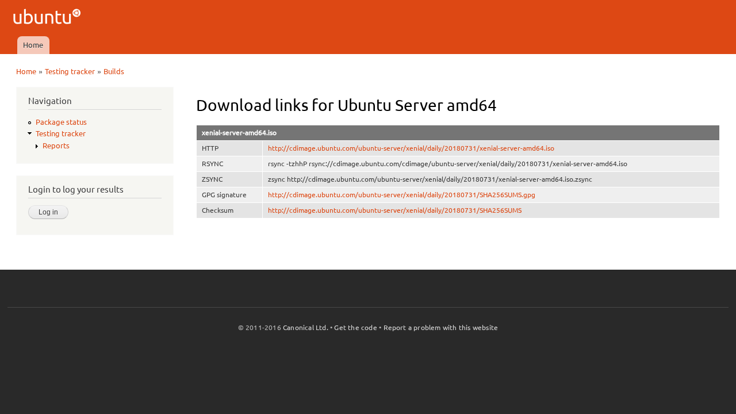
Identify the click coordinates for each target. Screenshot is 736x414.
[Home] (48, 18)
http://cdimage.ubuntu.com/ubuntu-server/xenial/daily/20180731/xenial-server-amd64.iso (411, 148)
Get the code (355, 327)
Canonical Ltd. (305, 327)
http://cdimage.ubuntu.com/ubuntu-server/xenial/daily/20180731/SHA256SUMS (395, 210)
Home (33, 45)
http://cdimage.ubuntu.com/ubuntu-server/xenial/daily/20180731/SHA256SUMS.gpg (401, 194)
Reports (56, 145)
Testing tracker (70, 71)
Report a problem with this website (441, 327)
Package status (61, 122)
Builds (113, 71)
